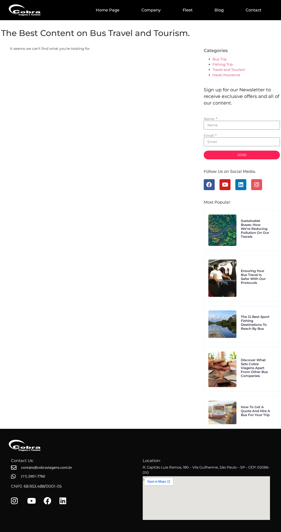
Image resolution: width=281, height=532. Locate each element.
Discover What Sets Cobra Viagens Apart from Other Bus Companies (254, 368)
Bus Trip (220, 59)
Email (209, 135)
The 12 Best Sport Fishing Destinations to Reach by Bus (255, 323)
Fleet (188, 10)
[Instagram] (256, 184)
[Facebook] (209, 184)
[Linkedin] (240, 184)
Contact (253, 10)
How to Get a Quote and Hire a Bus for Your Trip (255, 411)
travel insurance (226, 75)
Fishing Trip (223, 64)
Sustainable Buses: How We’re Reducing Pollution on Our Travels (255, 229)
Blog (219, 10)
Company (151, 10)
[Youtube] (225, 184)
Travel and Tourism (229, 70)
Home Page (107, 10)
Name (209, 119)
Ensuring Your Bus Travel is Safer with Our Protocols (253, 277)
